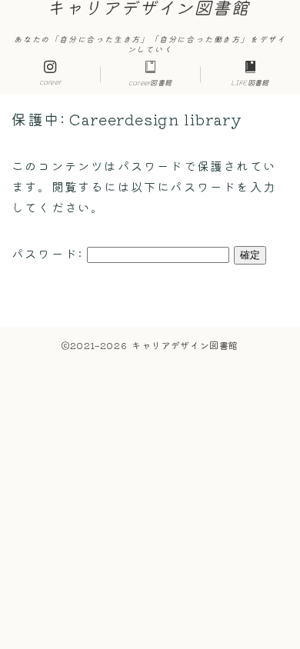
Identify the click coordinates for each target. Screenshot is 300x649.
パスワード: (49, 253)
